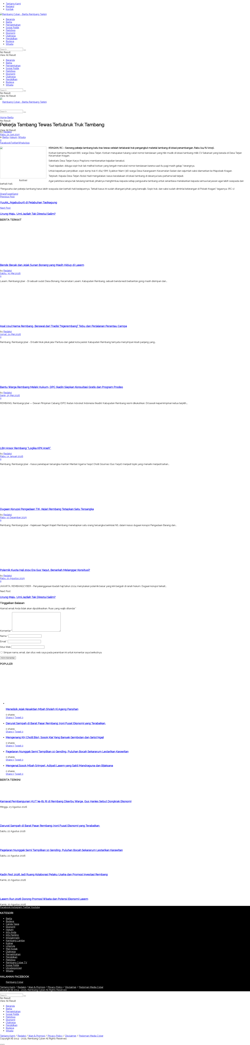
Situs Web (5, 647)
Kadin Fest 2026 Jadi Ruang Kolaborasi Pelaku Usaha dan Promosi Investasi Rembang (54, 874)
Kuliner (9, 943)
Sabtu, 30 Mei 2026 (10, 273)
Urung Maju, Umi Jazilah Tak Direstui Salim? (28, 597)
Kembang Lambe (15, 940)
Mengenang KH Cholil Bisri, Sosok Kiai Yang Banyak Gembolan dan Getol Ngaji (55, 737)
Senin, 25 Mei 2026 (10, 395)
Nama (4, 636)
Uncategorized (14, 968)
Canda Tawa (12, 924)
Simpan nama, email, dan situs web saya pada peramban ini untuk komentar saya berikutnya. (52, 652)
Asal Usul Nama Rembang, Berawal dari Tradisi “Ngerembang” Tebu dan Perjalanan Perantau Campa (63, 326)
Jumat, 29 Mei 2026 (10, 334)
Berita (9, 22)
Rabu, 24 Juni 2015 (10, 134)
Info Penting (12, 935)
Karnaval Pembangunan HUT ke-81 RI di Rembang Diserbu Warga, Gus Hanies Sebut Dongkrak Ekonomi (65, 801)
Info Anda (11, 932)
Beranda (10, 19)
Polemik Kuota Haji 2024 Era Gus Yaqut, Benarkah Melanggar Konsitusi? (45, 570)
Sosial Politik (12, 27)
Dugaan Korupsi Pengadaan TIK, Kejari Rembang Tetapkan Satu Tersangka (47, 509)
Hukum (13, 137)
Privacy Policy (55, 987)
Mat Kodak (12, 948)
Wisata (9, 44)
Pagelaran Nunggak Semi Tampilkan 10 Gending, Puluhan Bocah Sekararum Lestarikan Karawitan (67, 751)
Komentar (6, 630)
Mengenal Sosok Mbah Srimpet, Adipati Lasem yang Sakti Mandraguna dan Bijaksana (59, 765)
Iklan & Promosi (37, 987)
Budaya (10, 41)
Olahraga (11, 35)
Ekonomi (10, 33)
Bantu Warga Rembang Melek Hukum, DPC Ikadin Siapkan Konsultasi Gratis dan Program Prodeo (61, 387)
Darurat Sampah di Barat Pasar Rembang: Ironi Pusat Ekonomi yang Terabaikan (56, 723)
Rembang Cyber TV (16, 962)
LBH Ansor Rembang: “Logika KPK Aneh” (25, 448)
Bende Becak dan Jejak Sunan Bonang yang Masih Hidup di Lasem (42, 264)
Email (3, 641)
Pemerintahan (13, 24)
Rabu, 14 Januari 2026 (11, 456)
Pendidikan (11, 38)
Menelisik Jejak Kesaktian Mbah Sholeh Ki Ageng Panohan (42, 709)
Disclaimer (70, 987)
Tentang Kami (13, 3)
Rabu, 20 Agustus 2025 (12, 578)
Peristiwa (10, 30)
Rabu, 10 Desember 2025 (13, 517)
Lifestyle (10, 946)
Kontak (9, 9)
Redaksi (10, 6)
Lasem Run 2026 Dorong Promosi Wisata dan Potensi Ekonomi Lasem (44, 898)
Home (3, 117)
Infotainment (13, 937)
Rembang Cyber (14, 982)
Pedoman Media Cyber (91, 987)
